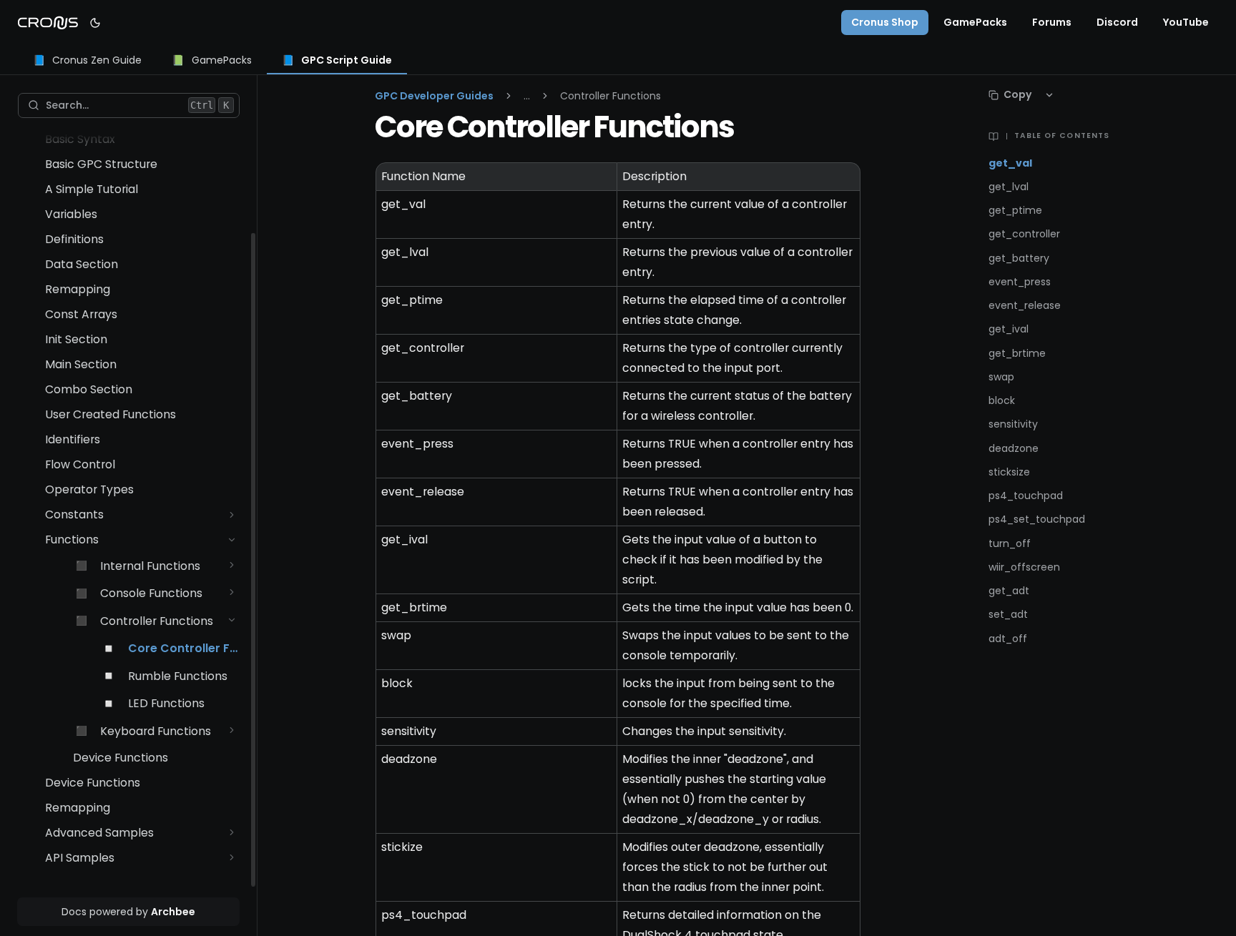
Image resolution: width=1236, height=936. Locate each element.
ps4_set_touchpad (1037, 519)
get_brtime (1017, 353)
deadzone (1014, 448)
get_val (1010, 163)
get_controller (1024, 234)
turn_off (1010, 544)
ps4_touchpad (1026, 496)
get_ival (1009, 329)
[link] (87, 61)
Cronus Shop (884, 22)
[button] (232, 514)
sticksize (1009, 472)
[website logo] (48, 23)
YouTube (1186, 22)
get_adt (1009, 591)
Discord (1117, 22)
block (1002, 401)
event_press (1020, 282)
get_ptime (1015, 210)
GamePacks (975, 22)
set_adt (1008, 614)
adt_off (1008, 639)
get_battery (1019, 258)
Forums (1051, 22)
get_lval (1009, 187)
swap (1001, 377)
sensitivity (1013, 424)
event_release (1025, 305)
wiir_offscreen (1024, 567)
